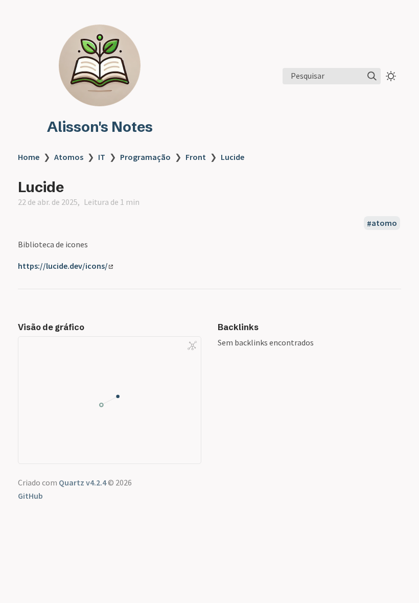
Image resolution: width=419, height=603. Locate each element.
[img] (372, 76)
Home (28, 157)
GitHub (30, 496)
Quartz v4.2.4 (82, 482)
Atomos (68, 157)
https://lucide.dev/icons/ (63, 266)
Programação (145, 157)
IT (101, 157)
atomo (384, 223)
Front (195, 157)
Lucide (232, 157)
